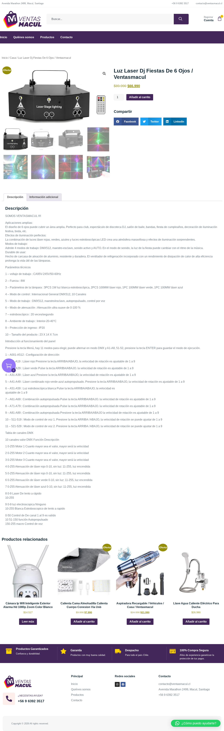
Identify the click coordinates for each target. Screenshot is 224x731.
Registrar (208, 17)
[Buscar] (181, 19)
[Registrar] (199, 18)
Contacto (66, 37)
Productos (47, 37)
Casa (13, 57)
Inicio (3, 37)
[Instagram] (117, 684)
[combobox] (110, 19)
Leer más (28, 621)
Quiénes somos (23, 37)
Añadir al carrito (139, 97)
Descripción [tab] (15, 197)
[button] (104, 73)
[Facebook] (123, 684)
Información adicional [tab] (43, 197)
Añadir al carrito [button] (84, 621)
